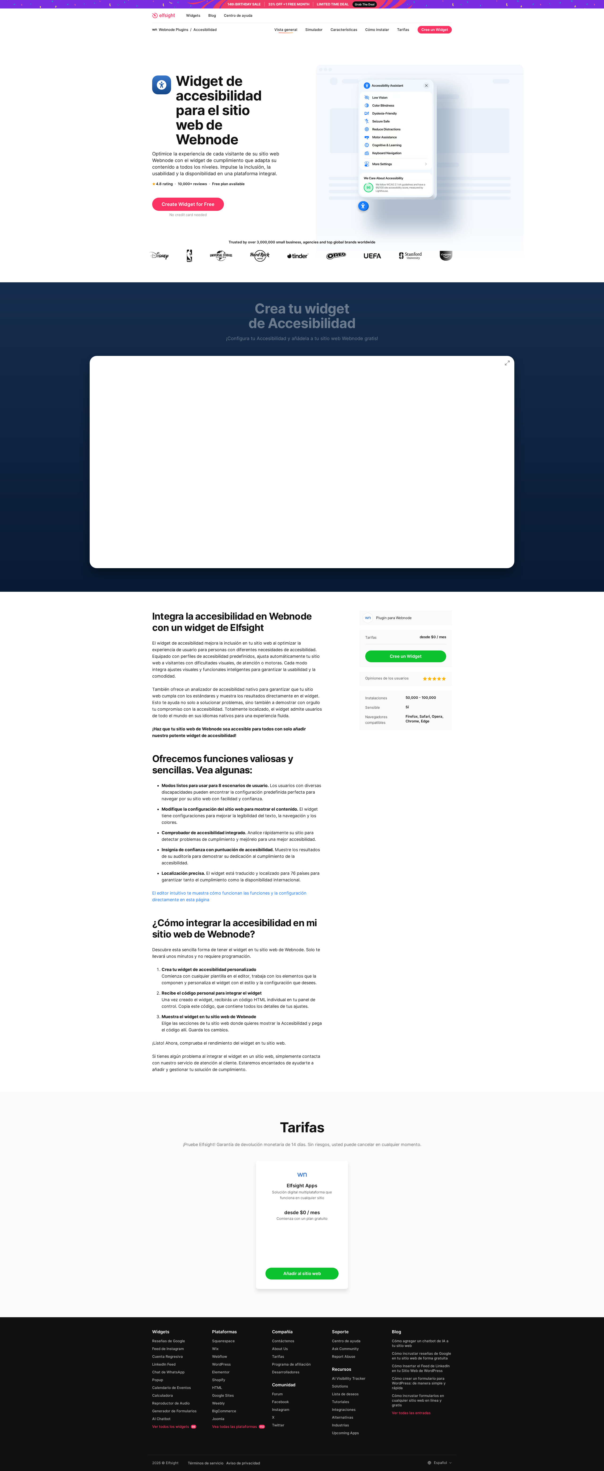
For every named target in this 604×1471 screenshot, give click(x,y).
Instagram (280, 1409)
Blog (212, 15)
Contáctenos (283, 1341)
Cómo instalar (377, 29)
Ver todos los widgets (173, 1426)
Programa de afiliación (291, 1364)
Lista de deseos (345, 1394)
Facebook (280, 1402)
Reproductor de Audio (171, 1403)
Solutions (340, 1386)
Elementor (221, 1372)
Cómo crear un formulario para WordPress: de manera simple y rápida (419, 1383)
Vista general (285, 29)
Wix (215, 1348)
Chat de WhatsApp (168, 1372)
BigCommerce (224, 1411)
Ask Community (345, 1348)
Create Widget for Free (188, 204)
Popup (157, 1380)
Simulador (314, 29)
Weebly (218, 1403)
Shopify (218, 1380)
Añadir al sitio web (302, 1273)
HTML (217, 1387)
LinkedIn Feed (164, 1364)
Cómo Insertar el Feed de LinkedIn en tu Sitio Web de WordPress (421, 1368)
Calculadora (162, 1395)
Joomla (218, 1419)
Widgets (193, 15)
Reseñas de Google (168, 1341)
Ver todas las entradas (411, 1413)
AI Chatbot (161, 1419)
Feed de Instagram (168, 1348)
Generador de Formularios (174, 1411)
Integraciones (344, 1409)
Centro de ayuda (238, 15)
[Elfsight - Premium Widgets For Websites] (163, 15)
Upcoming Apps (345, 1433)
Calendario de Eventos (171, 1387)
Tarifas (403, 29)
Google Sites (223, 1395)
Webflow (219, 1356)
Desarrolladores (285, 1372)
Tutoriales (340, 1402)
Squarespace (223, 1341)
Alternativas (342, 1417)
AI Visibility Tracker (348, 1378)
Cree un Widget (434, 29)
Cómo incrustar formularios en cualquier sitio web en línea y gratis (418, 1400)
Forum (277, 1394)
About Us (280, 1348)
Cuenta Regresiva (167, 1356)
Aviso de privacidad (243, 1463)
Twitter (278, 1425)
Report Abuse (343, 1356)
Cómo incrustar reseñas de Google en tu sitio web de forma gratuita (421, 1355)
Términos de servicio (205, 1463)
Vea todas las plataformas (238, 1426)
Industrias (340, 1425)
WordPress (221, 1364)
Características (344, 29)
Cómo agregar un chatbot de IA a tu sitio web (420, 1343)
